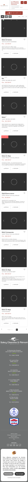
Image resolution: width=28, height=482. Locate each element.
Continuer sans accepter (14, 477)
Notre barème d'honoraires (14, 437)
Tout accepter (20, 474)
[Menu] (25, 2)
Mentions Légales (14, 433)
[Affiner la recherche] (22, 2)
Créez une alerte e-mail (16, 13)
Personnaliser (8, 474)
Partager (16, 53)
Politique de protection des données (14, 435)
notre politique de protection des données (14, 469)
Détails (7, 53)
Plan (14, 439)
